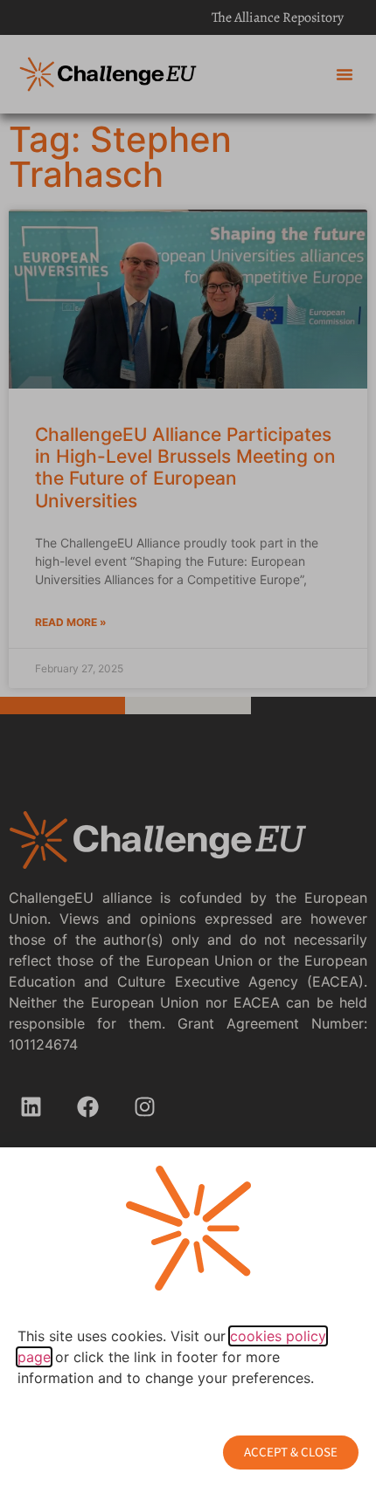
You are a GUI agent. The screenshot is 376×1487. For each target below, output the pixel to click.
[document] (188, 743)
